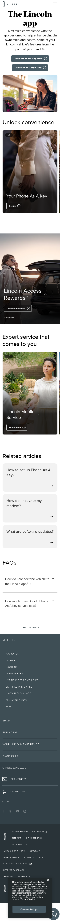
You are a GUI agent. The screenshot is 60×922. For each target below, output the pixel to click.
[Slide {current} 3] (31, 217)
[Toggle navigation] (55, 3)
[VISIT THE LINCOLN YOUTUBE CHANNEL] (17, 811)
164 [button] (43, 48)
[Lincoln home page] (6, 837)
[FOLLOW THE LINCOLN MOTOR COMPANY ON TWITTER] (10, 811)
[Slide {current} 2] (28, 217)
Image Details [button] (9, 317)
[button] (25, 217)
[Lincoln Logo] (11, 4)
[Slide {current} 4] (34, 217)
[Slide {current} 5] (36, 217)
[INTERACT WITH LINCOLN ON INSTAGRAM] (25, 811)
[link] (29, 831)
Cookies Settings (29, 909)
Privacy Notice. (27, 899)
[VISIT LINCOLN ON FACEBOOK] (3, 811)
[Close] (48, 882)
